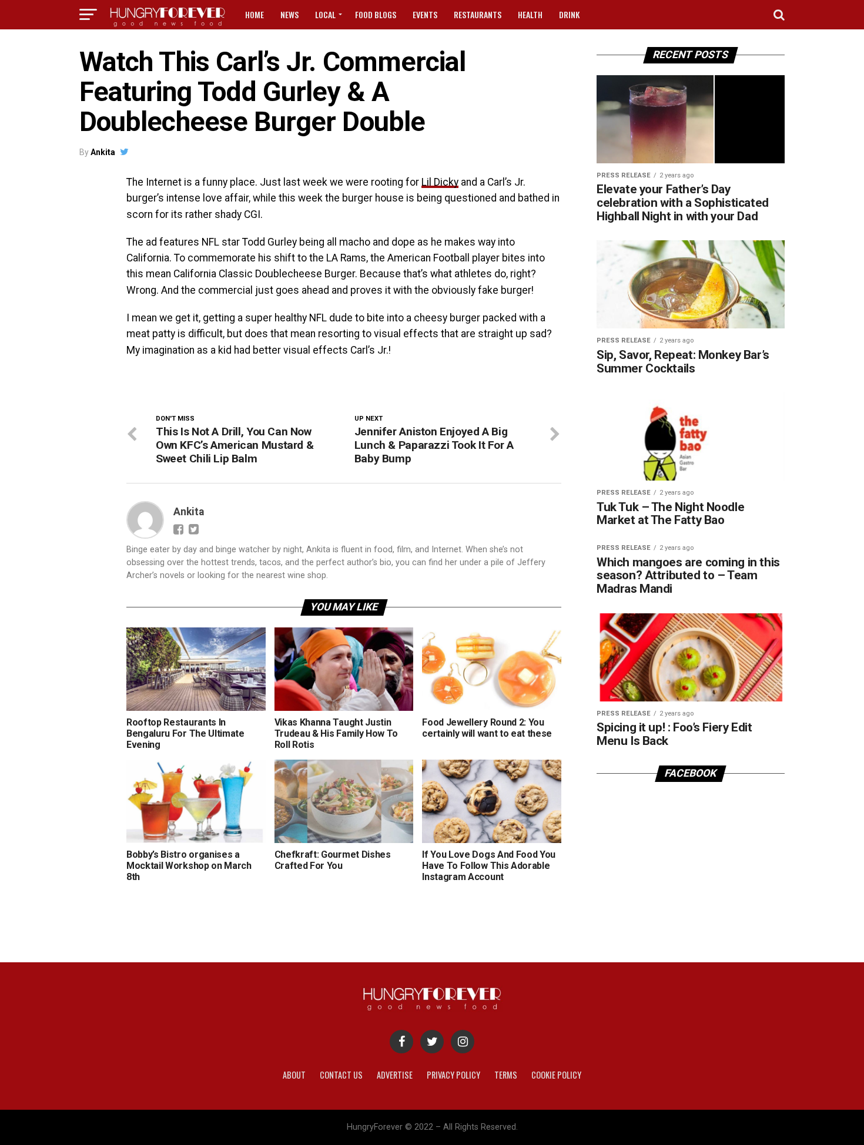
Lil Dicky (439, 182)
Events (425, 14)
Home (254, 14)
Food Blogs (375, 14)
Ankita (103, 152)
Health (530, 14)
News (289, 14)
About (294, 1075)
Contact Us (341, 1075)
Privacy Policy (453, 1075)
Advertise (395, 1075)
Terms (505, 1075)
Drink (569, 14)
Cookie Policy (556, 1075)
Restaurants (477, 14)
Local (325, 14)
